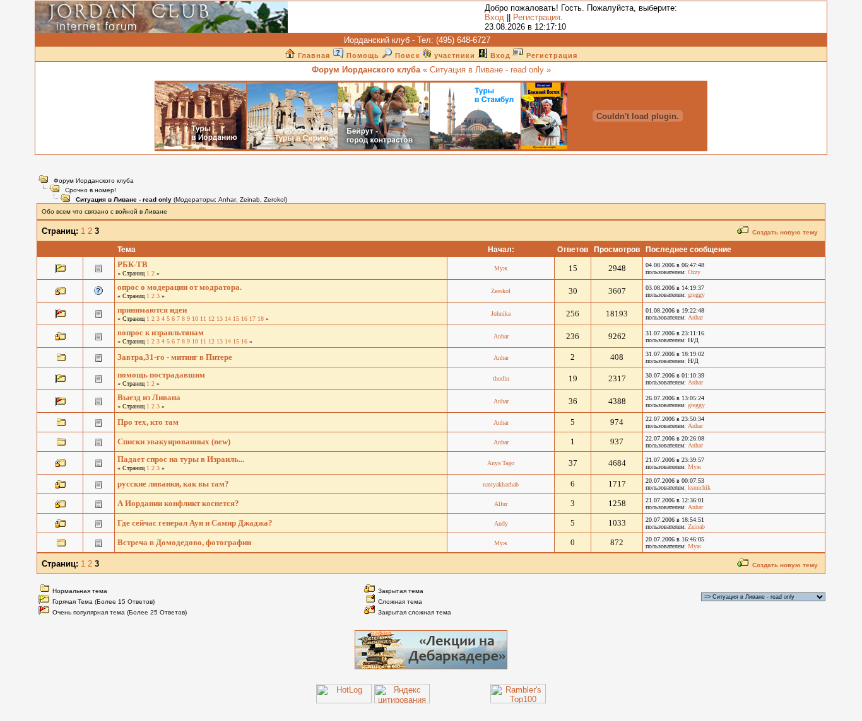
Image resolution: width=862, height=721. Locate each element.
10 (195, 318)
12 (211, 318)
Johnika (501, 313)
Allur (500, 503)
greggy (696, 294)
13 (219, 318)
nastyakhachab (501, 484)
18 (260, 318)
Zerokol (274, 199)
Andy (501, 523)
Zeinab (250, 199)
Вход (494, 17)
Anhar (227, 199)
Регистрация (536, 17)
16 (244, 318)
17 (252, 318)
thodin (501, 378)
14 (228, 318)
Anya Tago (500, 462)
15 (236, 318)
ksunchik (699, 487)
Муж (500, 268)
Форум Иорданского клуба (94, 180)
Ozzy (694, 271)
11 (203, 318)
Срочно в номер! (90, 190)
